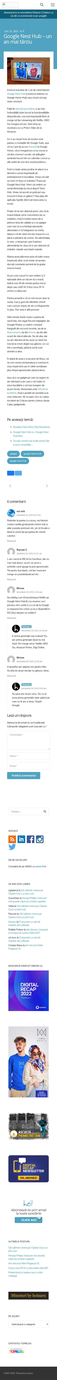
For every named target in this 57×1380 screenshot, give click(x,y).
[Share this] (10, 473)
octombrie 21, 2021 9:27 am (29, 515)
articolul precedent (25, 108)
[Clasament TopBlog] (16, 1352)
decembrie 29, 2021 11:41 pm (29, 592)
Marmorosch (13, 332)
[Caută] (42, 5)
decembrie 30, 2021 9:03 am (34, 688)
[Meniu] (53, 5)
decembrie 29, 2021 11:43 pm (34, 630)
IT (23, 31)
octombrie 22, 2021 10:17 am (29, 554)
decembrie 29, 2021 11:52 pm (29, 661)
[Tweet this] (18, 473)
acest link (41, 866)
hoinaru (12, 921)
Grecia (31, 332)
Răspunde (11, 541)
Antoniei (32, 146)
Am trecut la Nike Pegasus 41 (23, 1263)
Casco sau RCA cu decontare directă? (28, 1268)
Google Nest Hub (16, 93)
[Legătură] (10, 4)
